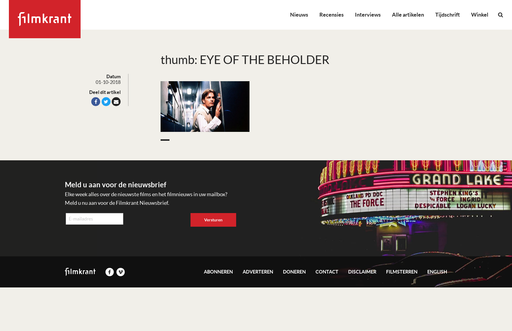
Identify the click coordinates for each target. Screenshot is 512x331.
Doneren (294, 271)
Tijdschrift (447, 15)
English (437, 271)
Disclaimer (362, 271)
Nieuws (299, 15)
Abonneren (218, 271)
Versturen (213, 220)
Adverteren (258, 271)
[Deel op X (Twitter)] (106, 101)
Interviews (368, 15)
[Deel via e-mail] (116, 101)
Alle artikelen (408, 15)
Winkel (479, 15)
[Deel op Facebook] (95, 101)
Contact (327, 271)
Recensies (331, 15)
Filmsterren (401, 271)
